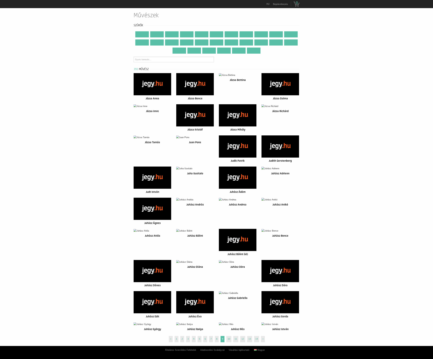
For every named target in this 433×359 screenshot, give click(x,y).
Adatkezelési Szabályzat (212, 350)
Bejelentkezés (280, 4)
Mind (142, 34)
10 (229, 339)
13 (249, 339)
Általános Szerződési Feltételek (180, 350)
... (254, 50)
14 (256, 339)
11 (236, 339)
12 (243, 339)
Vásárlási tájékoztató (239, 350)
